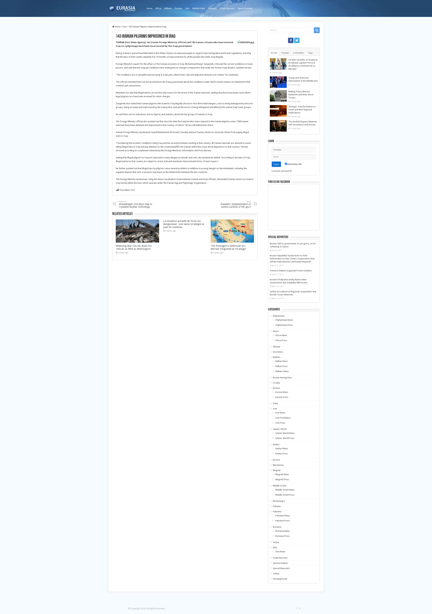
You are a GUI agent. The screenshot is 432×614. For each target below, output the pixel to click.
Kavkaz (276, 444)
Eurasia (178, 8)
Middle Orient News (285, 489)
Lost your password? (282, 171)
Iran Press (280, 423)
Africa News (281, 335)
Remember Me (294, 164)
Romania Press (282, 536)
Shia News (280, 551)
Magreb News (282, 474)
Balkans (168, 8)
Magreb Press (282, 479)
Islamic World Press (284, 438)
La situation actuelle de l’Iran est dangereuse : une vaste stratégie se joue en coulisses (183, 224)
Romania (212, 8)
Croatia (276, 383)
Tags (310, 53)
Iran (187, 8)
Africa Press (281, 340)
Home (149, 8)
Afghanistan (279, 316)
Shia (275, 547)
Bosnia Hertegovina (282, 377)
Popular (285, 53)
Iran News (280, 412)
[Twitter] (297, 40)
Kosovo (276, 460)
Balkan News (281, 361)
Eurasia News (281, 392)
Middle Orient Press (284, 495)
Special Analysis (245, 8)
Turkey (276, 573)
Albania (276, 346)
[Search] (317, 30)
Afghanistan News (284, 320)
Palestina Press (282, 520)
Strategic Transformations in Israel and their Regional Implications (302, 109)
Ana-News (278, 352)
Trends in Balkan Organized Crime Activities (291, 270)
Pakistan (277, 506)
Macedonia (278, 465)
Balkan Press (281, 366)
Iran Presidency (282, 417)
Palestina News (282, 515)
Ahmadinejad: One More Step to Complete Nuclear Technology (135, 204)
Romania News (282, 531)
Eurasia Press (281, 397)
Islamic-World (280, 429)
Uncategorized (280, 579)
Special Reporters (281, 568)
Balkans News (282, 371)
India (275, 403)
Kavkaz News (281, 448)
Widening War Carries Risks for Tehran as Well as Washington (134, 247)
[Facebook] (290, 40)
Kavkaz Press (281, 453)
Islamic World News (285, 433)
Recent (274, 53)
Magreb (277, 470)
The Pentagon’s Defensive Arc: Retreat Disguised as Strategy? (228, 247)
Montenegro (279, 501)
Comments (298, 53)
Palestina (277, 511)
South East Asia (227, 8)
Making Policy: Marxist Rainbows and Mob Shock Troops (300, 94)
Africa (158, 8)
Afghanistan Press (284, 325)
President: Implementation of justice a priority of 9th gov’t (236, 204)
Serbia (276, 542)
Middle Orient (199, 8)
